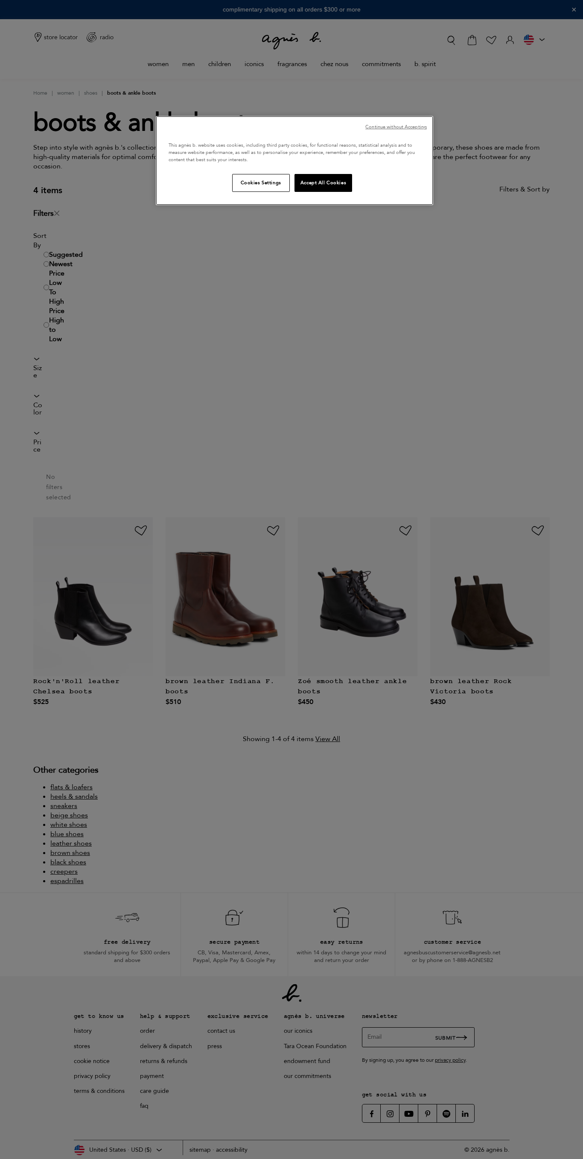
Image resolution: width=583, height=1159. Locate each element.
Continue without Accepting (396, 127)
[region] (294, 160)
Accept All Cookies (323, 183)
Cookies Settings (261, 183)
